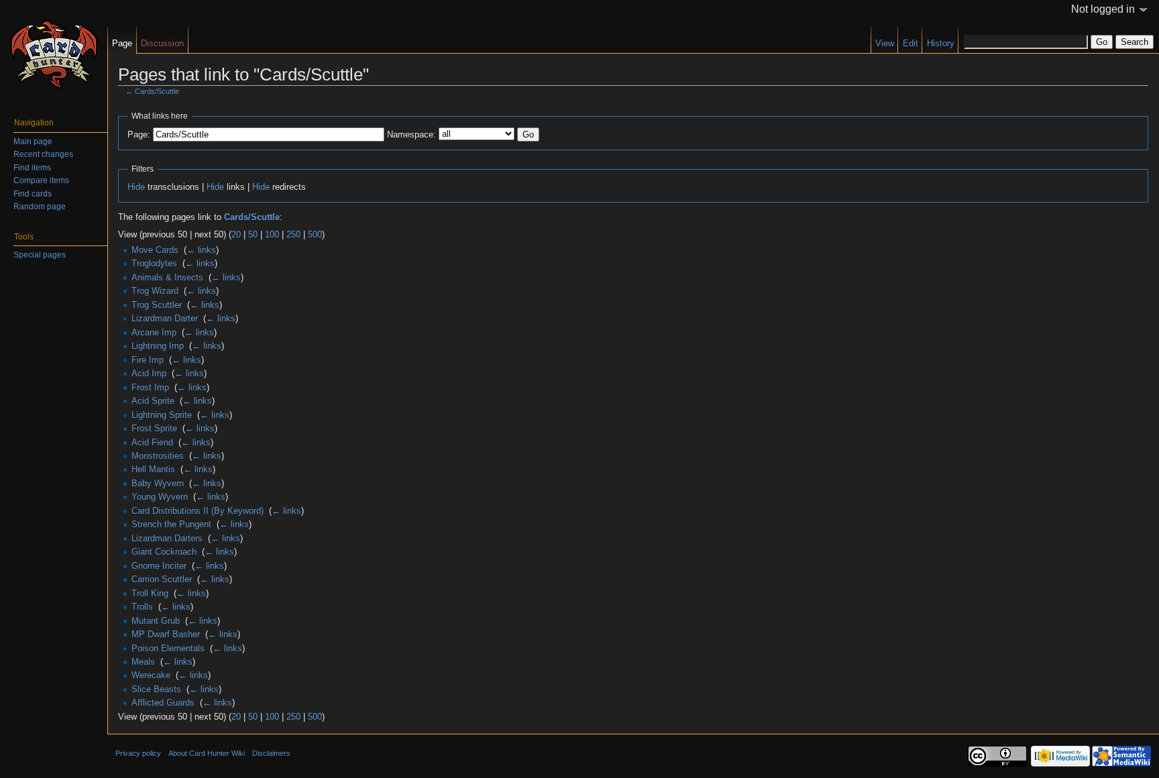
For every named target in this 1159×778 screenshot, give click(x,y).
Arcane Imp (153, 332)
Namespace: (411, 134)
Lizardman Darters (167, 538)
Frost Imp (150, 387)
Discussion (162, 43)
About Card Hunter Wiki (206, 753)
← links (201, 250)
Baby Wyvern (157, 483)
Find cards (32, 194)
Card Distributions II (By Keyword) (197, 511)
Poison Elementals (168, 648)
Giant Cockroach (164, 552)
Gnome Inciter (158, 566)
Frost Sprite (154, 428)
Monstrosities (157, 456)
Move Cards (154, 250)
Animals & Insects (167, 277)
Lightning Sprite (161, 415)
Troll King (149, 593)
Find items (32, 167)
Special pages (39, 255)
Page (122, 43)
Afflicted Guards (163, 703)
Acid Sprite (152, 401)
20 (236, 234)
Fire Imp (147, 360)
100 (272, 234)
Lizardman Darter (164, 318)
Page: (138, 134)
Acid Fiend (152, 442)
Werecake (150, 675)
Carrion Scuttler (161, 579)
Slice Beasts (156, 689)
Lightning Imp (157, 346)
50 (253, 234)
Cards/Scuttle (157, 91)
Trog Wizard (154, 291)
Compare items (41, 180)
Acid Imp (148, 373)
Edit (910, 43)
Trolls (142, 607)
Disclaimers (271, 753)
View (884, 43)
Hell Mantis (153, 469)
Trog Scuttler (156, 305)
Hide (136, 187)
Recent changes (43, 154)
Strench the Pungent (171, 524)
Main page (32, 141)
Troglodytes (154, 263)
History (940, 43)
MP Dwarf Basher (165, 634)
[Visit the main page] (53, 53)
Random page (39, 206)
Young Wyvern (159, 497)
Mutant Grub (155, 621)
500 (315, 234)
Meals (143, 662)
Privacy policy (138, 753)
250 (293, 234)
